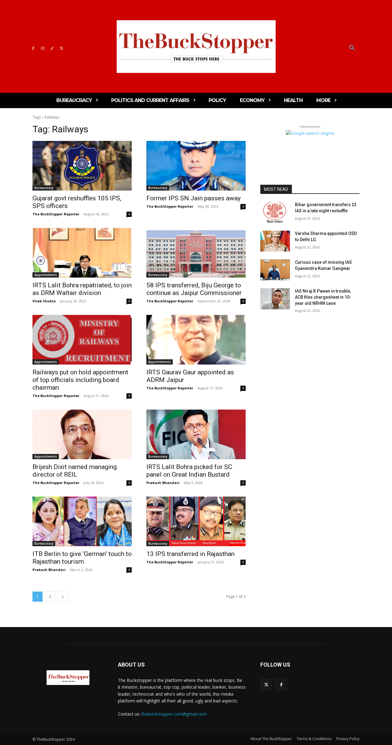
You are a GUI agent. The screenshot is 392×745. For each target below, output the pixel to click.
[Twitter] (61, 48)
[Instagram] (43, 48)
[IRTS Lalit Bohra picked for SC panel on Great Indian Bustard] (196, 434)
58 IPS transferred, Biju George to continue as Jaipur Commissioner (194, 289)
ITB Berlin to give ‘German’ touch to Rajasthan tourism (82, 557)
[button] (352, 48)
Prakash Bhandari (162, 482)
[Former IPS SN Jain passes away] (196, 166)
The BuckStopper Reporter (55, 214)
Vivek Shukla (44, 301)
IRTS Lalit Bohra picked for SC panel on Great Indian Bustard (189, 470)
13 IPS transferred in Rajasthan (190, 554)
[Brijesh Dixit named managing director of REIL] (82, 434)
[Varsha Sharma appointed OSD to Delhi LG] (275, 241)
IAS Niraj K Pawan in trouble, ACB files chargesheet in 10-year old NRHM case (323, 297)
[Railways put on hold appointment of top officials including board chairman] (82, 340)
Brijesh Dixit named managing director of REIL (74, 470)
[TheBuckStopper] (196, 46)
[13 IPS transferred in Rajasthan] (196, 521)
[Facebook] (33, 48)
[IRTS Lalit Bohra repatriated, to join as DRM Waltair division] (82, 253)
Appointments (45, 275)
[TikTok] (52, 48)
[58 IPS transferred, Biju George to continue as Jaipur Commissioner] (196, 253)
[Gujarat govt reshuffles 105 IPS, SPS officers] (82, 166)
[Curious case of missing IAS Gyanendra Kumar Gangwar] (275, 269)
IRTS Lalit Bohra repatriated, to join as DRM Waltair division (82, 289)
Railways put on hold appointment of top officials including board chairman (80, 380)
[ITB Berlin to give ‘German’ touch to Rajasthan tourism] (82, 521)
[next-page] (63, 597)
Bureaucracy (43, 188)
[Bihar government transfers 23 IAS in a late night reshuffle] (275, 212)
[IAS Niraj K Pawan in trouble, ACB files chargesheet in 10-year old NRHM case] (275, 298)
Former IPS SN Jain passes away (193, 198)
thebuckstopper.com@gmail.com (174, 714)
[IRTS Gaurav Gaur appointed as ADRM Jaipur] (196, 340)
